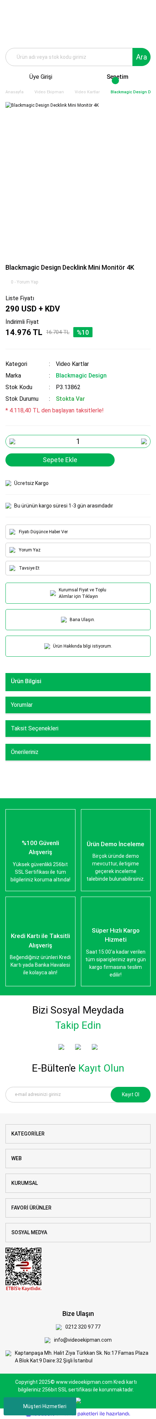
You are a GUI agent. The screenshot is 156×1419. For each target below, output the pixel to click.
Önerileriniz (24, 752)
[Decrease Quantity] (12, 441)
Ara (141, 57)
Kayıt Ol (130, 1094)
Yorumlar (22, 704)
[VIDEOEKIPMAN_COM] (95, 1047)
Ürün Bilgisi (26, 681)
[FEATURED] (78, 1047)
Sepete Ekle (60, 460)
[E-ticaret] (77, 1413)
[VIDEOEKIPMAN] (61, 1047)
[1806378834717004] (23, 1269)
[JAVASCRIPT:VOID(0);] (144, 460)
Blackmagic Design (81, 375)
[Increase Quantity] (143, 441)
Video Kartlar (72, 363)
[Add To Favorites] (127, 460)
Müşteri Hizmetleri (44, 1406)
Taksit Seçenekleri (34, 728)
